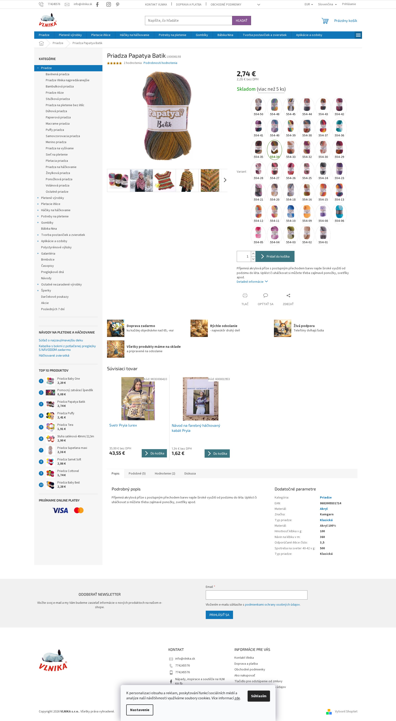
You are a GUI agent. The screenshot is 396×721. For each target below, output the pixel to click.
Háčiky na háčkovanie (56, 210)
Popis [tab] (116, 473)
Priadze (46, 68)
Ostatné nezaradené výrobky (61, 284)
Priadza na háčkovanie (61, 167)
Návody (46, 278)
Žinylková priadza (58, 173)
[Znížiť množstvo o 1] (253, 259)
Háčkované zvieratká (54, 355)
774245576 (182, 665)
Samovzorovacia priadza (63, 136)
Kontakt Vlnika (156, 5)
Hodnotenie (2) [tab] (165, 473)
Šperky (46, 290)
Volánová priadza (57, 185)
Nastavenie (139, 709)
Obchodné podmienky (226, 5)
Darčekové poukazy (55, 296)
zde (237, 698)
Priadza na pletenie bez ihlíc (65, 105)
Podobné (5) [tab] (137, 473)
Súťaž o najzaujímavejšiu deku (61, 340)
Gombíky (47, 222)
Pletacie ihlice (50, 204)
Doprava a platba (188, 5)
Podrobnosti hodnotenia (160, 63)
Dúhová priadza (56, 111)
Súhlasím (259, 696)
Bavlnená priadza (57, 74)
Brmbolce (48, 259)
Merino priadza (56, 142)
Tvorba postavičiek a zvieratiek (63, 235)
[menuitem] (44, 35)
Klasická (326, 520)
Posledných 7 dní (52, 309)
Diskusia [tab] (190, 473)
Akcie (45, 303)
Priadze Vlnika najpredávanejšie (67, 80)
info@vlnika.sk (185, 658)
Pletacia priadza (57, 161)
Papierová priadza (58, 117)
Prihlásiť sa (219, 615)
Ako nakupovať (244, 675)
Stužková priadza (58, 99)
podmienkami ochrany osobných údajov (272, 604)
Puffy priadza (55, 130)
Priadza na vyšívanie (60, 148)
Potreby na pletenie (55, 216)
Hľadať (241, 20)
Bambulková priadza (60, 86)
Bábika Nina (49, 228)
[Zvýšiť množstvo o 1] (253, 253)
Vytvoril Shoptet (346, 711)
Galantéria (48, 253)
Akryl (324, 509)
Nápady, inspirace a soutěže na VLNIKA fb (200, 681)
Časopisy (47, 266)
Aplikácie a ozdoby (54, 241)
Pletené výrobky (52, 198)
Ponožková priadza (59, 179)
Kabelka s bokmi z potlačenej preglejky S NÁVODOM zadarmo (67, 347)
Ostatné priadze (57, 191)
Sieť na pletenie (57, 154)
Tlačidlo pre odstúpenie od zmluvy (258, 681)
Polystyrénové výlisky (56, 247)
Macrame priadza (58, 123)
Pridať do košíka (278, 256)
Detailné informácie (250, 281)
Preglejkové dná (52, 272)
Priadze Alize (55, 92)
